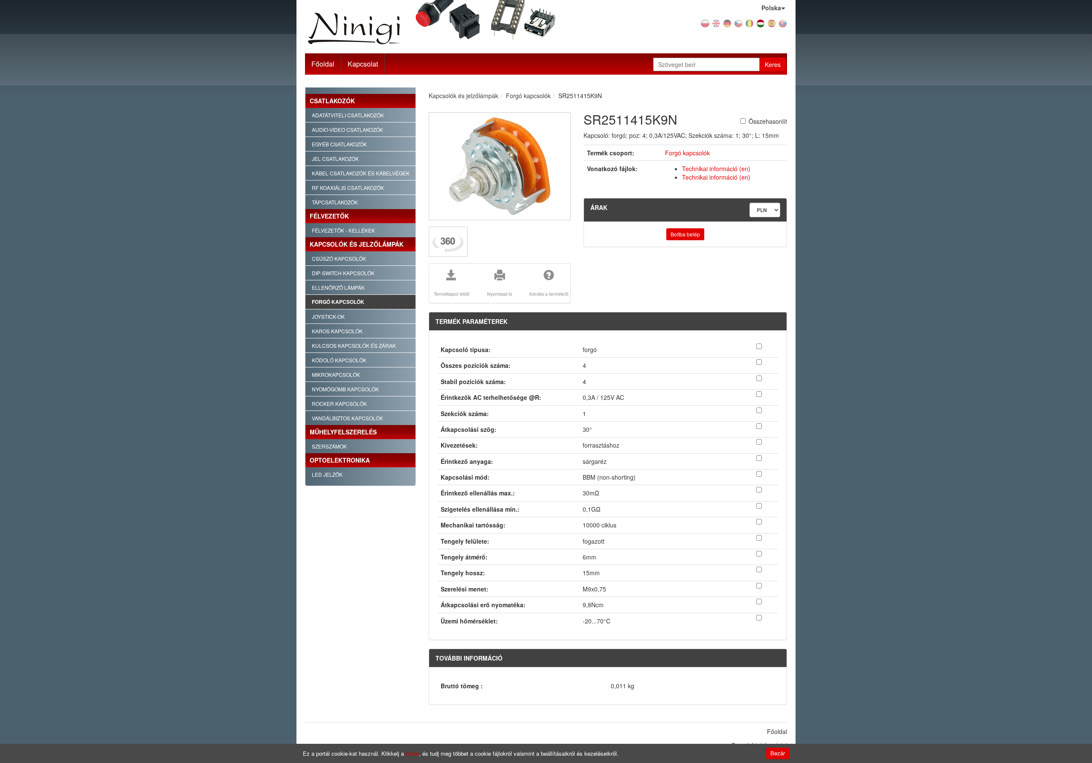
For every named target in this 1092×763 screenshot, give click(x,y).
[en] (716, 22)
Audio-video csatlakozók (347, 129)
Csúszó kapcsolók (339, 258)
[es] (771, 22)
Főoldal (322, 64)
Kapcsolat (363, 64)
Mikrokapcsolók (336, 374)
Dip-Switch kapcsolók (343, 273)
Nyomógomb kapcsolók (345, 389)
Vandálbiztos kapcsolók (347, 418)
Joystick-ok (328, 316)
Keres (773, 64)
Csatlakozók (332, 100)
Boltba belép (685, 234)
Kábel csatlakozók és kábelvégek (361, 173)
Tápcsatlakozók (335, 202)
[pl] (705, 22)
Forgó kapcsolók (338, 302)
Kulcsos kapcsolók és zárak (354, 345)
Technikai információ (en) (716, 168)
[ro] (749, 22)
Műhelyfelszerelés (343, 432)
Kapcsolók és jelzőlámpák (357, 244)
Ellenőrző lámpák (338, 287)
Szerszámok (329, 446)
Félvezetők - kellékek (343, 230)
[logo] (381, 28)
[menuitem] (363, 64)
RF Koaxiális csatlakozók (348, 187)
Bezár (777, 753)
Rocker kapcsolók (339, 403)
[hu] (760, 22)
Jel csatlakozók (335, 158)
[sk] (782, 22)
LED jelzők (327, 474)
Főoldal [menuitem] (777, 731)
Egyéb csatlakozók (339, 144)
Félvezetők (329, 216)
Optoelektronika (340, 460)
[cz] (738, 22)
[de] (727, 22)
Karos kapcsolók (337, 331)
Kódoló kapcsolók (339, 360)
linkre (412, 753)
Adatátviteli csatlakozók (348, 115)
